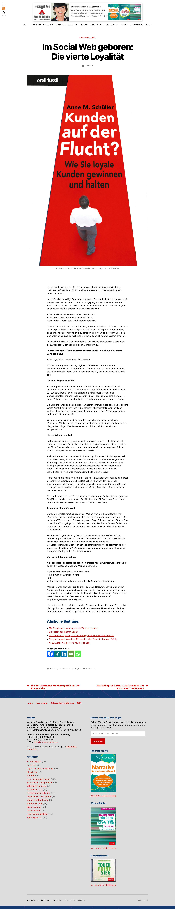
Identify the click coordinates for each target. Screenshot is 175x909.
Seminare (60, 25)
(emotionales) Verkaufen (39, 796)
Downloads (136, 25)
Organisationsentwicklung (40, 768)
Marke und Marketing (38, 800)
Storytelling (32, 772)
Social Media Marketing (87, 669)
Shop (147, 25)
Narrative (31, 765)
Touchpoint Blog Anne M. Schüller (48, 885)
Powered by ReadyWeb (75, 885)
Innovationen (33, 810)
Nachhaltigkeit (34, 761)
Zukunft (31, 775)
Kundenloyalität (87, 38)
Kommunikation (34, 803)
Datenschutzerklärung (62, 703)
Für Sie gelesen (34, 817)
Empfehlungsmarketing (38, 793)
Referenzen (112, 25)
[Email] (71, 654)
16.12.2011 (89, 66)
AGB (79, 703)
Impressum (41, 703)
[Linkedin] (64, 654)
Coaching (73, 25)
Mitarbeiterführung (36, 786)
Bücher (84, 25)
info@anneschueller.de (46, 742)
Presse (124, 25)
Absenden (98, 741)
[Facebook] (50, 654)
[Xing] (57, 654)
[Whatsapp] (78, 654)
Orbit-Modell (97, 25)
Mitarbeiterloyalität (70, 669)
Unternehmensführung (38, 779)
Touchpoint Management (39, 782)
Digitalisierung (34, 807)
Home (25, 25)
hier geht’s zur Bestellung (103, 795)
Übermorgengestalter (37, 814)
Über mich (36, 25)
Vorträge (48, 25)
